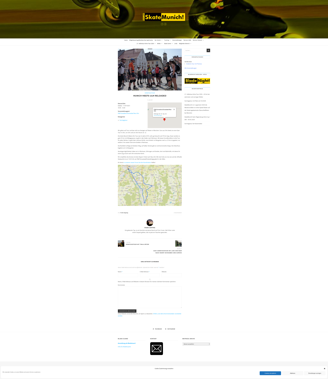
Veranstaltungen (177, 40)
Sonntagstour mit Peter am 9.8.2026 (195, 101)
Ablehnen (292, 373)
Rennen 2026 (187, 40)
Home (126, 40)
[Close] (174, 109)
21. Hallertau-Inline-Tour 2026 (145, 43)
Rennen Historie (197, 40)
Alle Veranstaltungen (190, 68)
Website (164, 272)
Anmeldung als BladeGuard (126, 343)
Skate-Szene (167, 43)
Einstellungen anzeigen (314, 373)
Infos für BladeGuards (124, 346)
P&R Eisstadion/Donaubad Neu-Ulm (128, 113)
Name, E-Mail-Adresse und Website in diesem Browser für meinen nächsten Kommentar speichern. (147, 281)
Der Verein (158, 40)
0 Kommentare (178, 212)
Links (175, 43)
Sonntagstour (150, 93)
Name (120, 272)
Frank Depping (124, 212)
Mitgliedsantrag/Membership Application (141, 40)
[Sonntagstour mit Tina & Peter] (121, 243)
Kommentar (121, 285)
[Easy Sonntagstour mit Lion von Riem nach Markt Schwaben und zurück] (178, 243)
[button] (324, 368)
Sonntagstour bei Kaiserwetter (193, 123)
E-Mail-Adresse (144, 272)
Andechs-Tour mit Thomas (194, 64)
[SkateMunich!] (164, 17)
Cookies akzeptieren (270, 373)
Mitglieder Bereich (184, 43)
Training (166, 40)
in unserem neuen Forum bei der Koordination (137, 162)
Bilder (159, 43)
